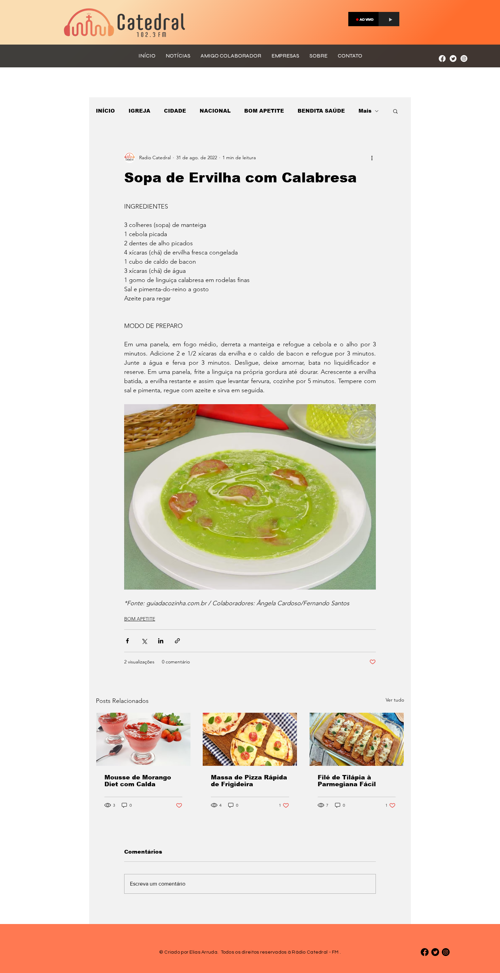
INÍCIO (105, 111)
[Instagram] (464, 58)
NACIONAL (215, 111)
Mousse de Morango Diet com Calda (137, 781)
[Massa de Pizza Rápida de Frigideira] (250, 739)
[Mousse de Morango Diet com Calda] (143, 739)
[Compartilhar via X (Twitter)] (144, 641)
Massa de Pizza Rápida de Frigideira (249, 781)
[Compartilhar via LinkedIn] (160, 641)
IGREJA (139, 111)
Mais (365, 111)
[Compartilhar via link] (177, 641)
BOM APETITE (264, 111)
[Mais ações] (372, 157)
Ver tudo (395, 700)
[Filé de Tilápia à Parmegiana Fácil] (357, 739)
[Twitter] (453, 58)
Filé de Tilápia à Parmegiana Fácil (347, 781)
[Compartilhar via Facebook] (127, 641)
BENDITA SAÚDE (321, 111)
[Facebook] (442, 58)
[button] (395, 111)
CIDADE (175, 111)
